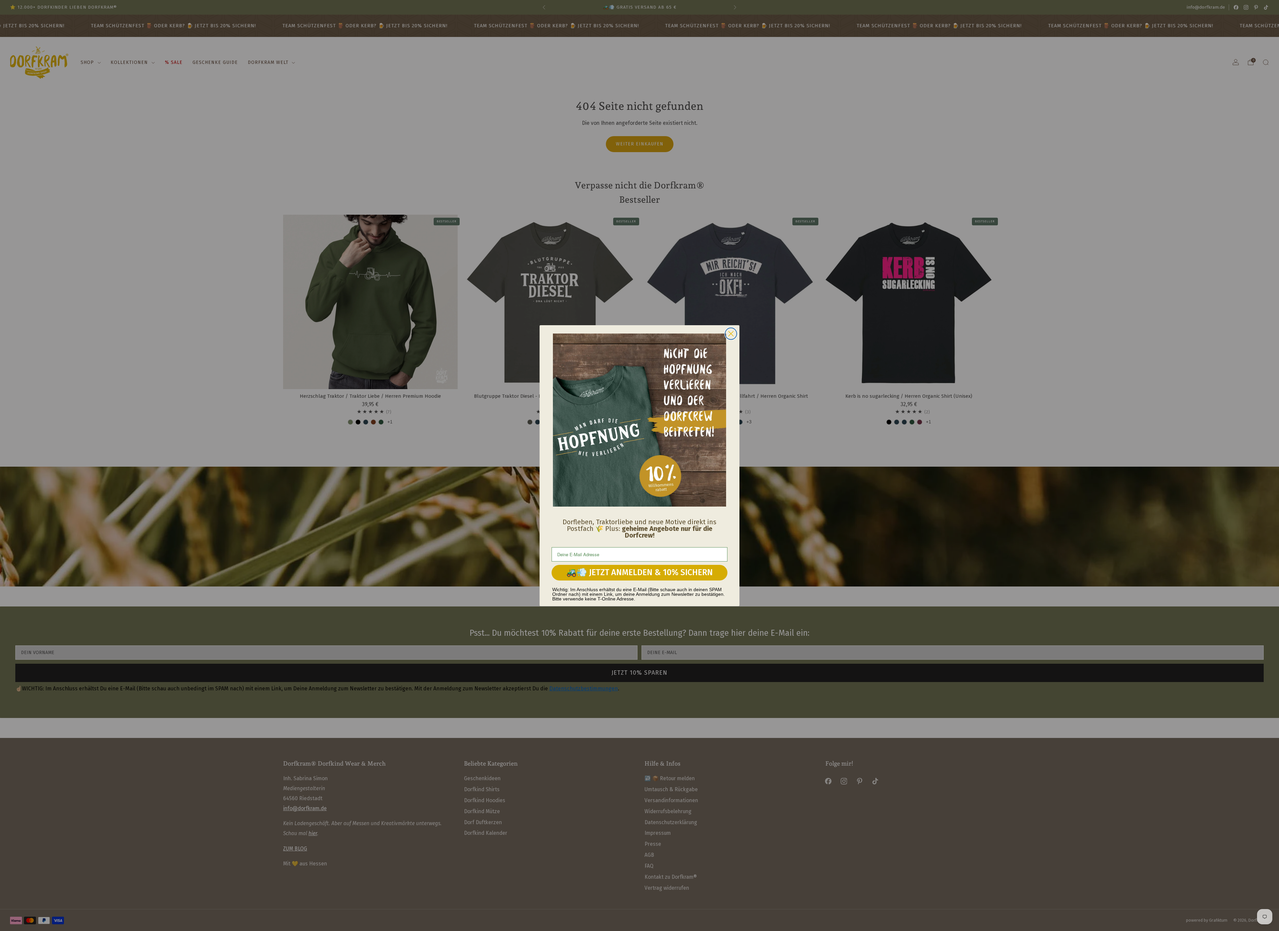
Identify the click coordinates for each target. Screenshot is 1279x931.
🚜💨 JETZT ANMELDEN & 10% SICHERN (639, 573)
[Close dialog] (731, 334)
